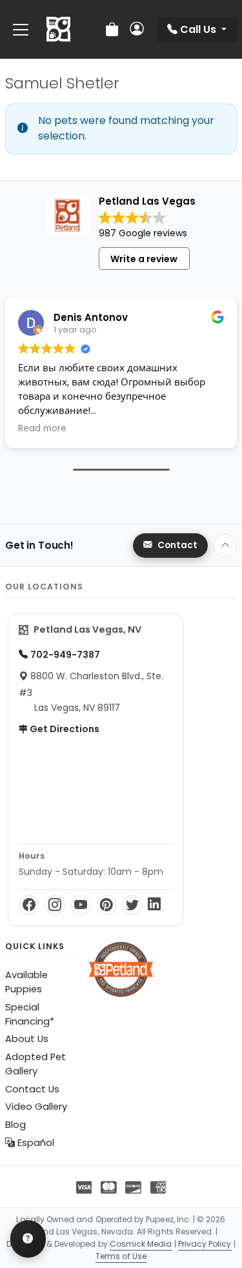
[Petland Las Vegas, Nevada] (58, 29)
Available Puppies (26, 982)
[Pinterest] (106, 905)
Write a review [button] (143, 258)
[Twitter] (132, 905)
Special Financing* (29, 1014)
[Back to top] (225, 545)
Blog (15, 1124)
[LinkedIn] (154, 905)
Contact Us (32, 1089)
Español (34, 1142)
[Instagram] (55, 905)
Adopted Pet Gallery (35, 1064)
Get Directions (63, 728)
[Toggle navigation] (20, 29)
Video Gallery (36, 1106)
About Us (26, 1038)
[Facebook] (29, 905)
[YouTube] (80, 905)
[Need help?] (28, 1239)
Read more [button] (42, 429)
